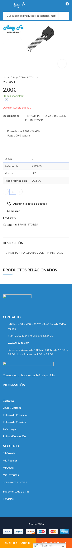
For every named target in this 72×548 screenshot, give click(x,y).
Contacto (8, 400)
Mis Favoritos (11, 474)
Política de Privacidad (15, 415)
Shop (14, 77)
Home (6, 77)
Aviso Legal (9, 429)
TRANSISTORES (28, 77)
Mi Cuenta (9, 453)
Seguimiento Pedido (15, 481)
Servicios (8, 498)
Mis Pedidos (10, 460)
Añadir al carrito (17, 543)
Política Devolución (14, 436)
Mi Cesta (8, 467)
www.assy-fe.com (18, 342)
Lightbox (62, 63)
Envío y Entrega (12, 407)
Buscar (64, 16)
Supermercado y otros (16, 491)
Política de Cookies (14, 422)
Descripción (13, 243)
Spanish (47, 545)
